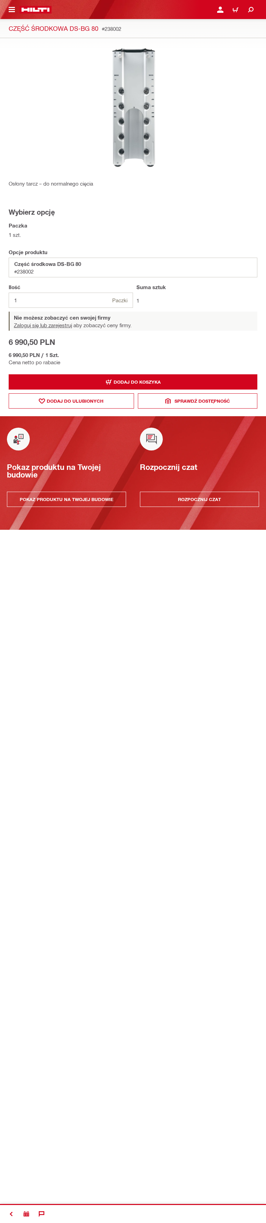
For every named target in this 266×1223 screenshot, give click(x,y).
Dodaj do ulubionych (75, 401)
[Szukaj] (250, 9)
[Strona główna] (35, 10)
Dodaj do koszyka (137, 382)
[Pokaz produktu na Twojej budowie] (26, 1214)
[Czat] (41, 1214)
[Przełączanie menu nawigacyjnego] (11, 9)
